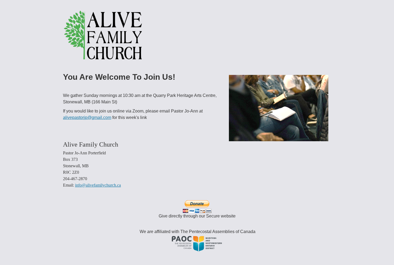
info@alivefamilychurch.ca (98, 185)
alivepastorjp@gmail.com (87, 117)
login (197, 260)
